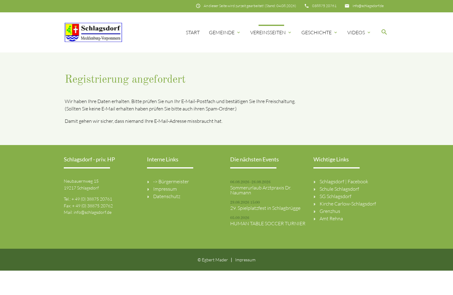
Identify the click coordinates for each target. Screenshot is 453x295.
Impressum (165, 189)
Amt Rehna (331, 218)
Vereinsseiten (271, 32)
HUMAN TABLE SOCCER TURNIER (267, 223)
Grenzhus (330, 211)
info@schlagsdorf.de (368, 5)
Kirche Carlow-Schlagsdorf (348, 204)
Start (193, 32)
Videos (359, 32)
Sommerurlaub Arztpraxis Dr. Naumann (260, 190)
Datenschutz (166, 196)
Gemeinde (225, 32)
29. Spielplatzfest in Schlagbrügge (265, 208)
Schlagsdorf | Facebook (344, 181)
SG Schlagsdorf (335, 196)
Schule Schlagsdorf (339, 189)
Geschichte (319, 32)
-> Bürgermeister (171, 181)
